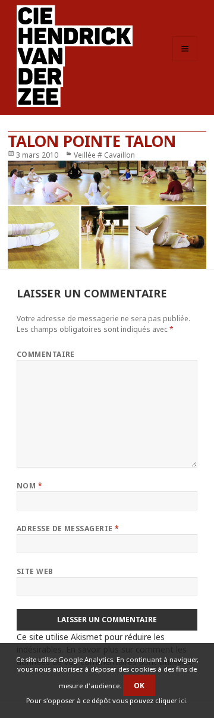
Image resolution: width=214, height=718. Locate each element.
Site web (35, 571)
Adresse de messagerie (68, 528)
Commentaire (46, 354)
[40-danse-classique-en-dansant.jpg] (107, 215)
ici (182, 700)
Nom (29, 486)
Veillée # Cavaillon (104, 155)
